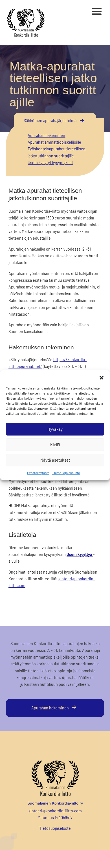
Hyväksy (55, 429)
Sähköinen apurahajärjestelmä (50, 120)
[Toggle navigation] (97, 12)
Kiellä (55, 444)
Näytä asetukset (55, 459)
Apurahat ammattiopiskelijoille (54, 142)
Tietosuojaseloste (55, 828)
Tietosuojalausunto (66, 472)
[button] (101, 377)
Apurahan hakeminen (46, 135)
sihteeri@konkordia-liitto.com (55, 810)
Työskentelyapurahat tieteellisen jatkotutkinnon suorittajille (56, 152)
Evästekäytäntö (38, 472)
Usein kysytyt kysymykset (50, 162)
